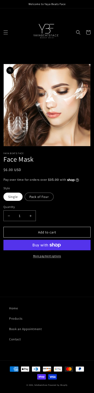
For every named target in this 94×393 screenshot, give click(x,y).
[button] (6, 32)
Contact (15, 339)
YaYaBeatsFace (40, 385)
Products (16, 318)
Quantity (9, 207)
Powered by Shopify (58, 385)
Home (13, 308)
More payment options (47, 256)
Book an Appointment (25, 329)
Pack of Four (39, 197)
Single (13, 197)
